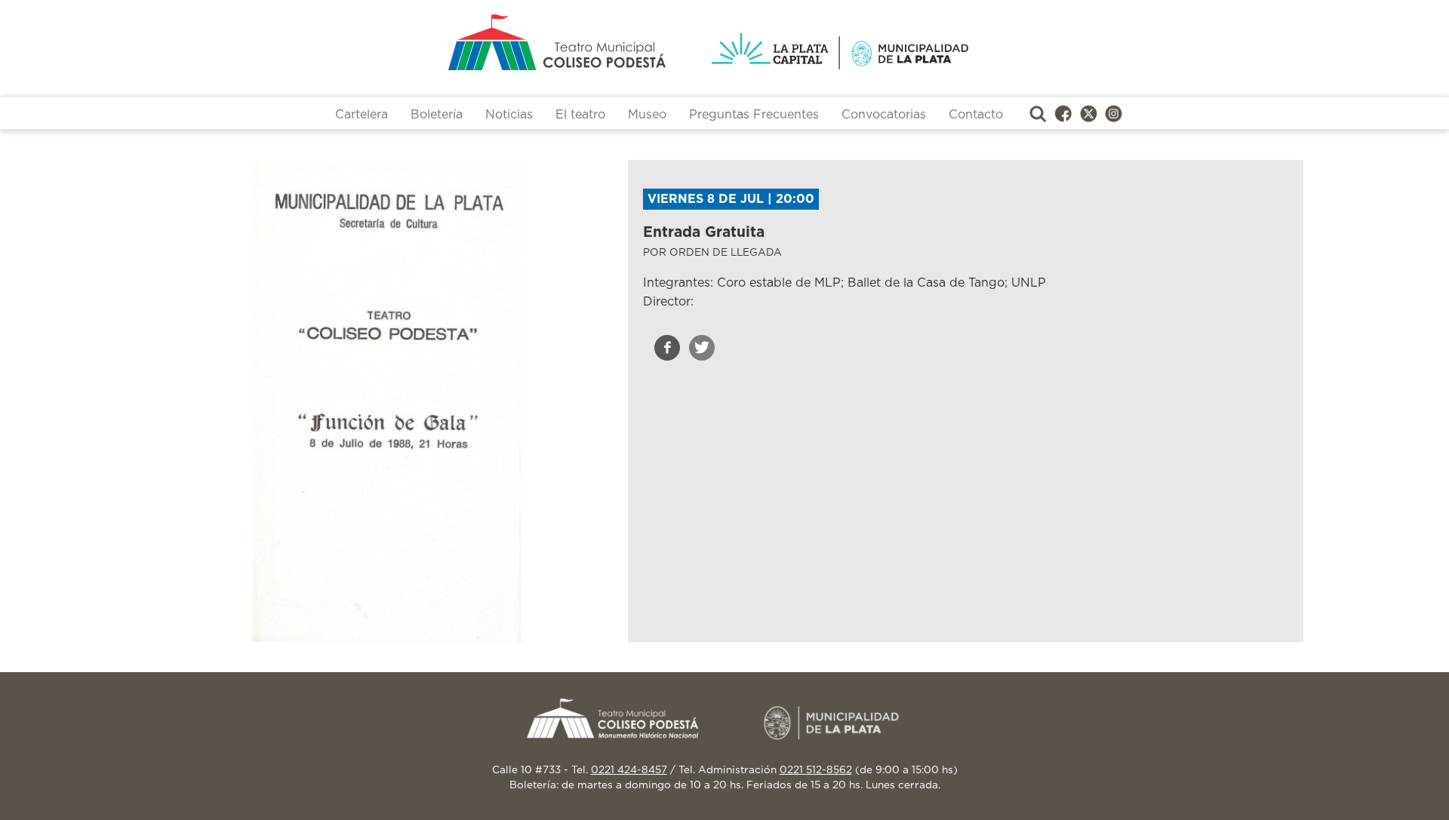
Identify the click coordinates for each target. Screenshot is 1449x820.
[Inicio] (497, 42)
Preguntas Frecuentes (754, 115)
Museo (647, 115)
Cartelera (361, 115)
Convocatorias (883, 115)
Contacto (976, 115)
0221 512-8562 (816, 770)
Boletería (437, 115)
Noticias (509, 115)
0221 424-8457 (629, 770)
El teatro (580, 115)
